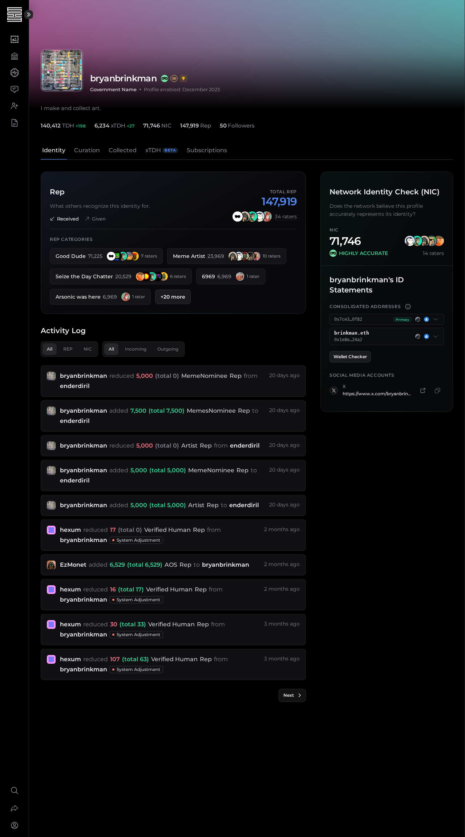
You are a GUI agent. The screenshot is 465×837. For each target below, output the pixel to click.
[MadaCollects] (237, 216)
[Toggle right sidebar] (28, 14)
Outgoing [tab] (167, 349)
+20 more (173, 297)
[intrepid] (146, 276)
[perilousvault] (134, 256)
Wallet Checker (350, 356)
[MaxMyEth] (252, 216)
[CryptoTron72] (431, 241)
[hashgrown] (117, 256)
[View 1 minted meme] (183, 78)
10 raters (271, 256)
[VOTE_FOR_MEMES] (256, 256)
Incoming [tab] (135, 349)
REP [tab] (68, 349)
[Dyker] (128, 256)
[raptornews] (240, 276)
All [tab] (49, 349)
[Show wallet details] (435, 319)
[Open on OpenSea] (426, 319)
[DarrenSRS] (259, 216)
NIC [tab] (88, 349)
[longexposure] (244, 256)
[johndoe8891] (140, 276)
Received (68, 219)
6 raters (178, 276)
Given (99, 219)
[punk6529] (245, 216)
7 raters (149, 256)
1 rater (253, 276)
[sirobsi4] (157, 276)
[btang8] (163, 276)
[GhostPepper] (250, 256)
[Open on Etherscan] (418, 319)
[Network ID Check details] (164, 78)
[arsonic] (267, 216)
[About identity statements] (408, 306)
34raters (286, 216)
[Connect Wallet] (14, 825)
